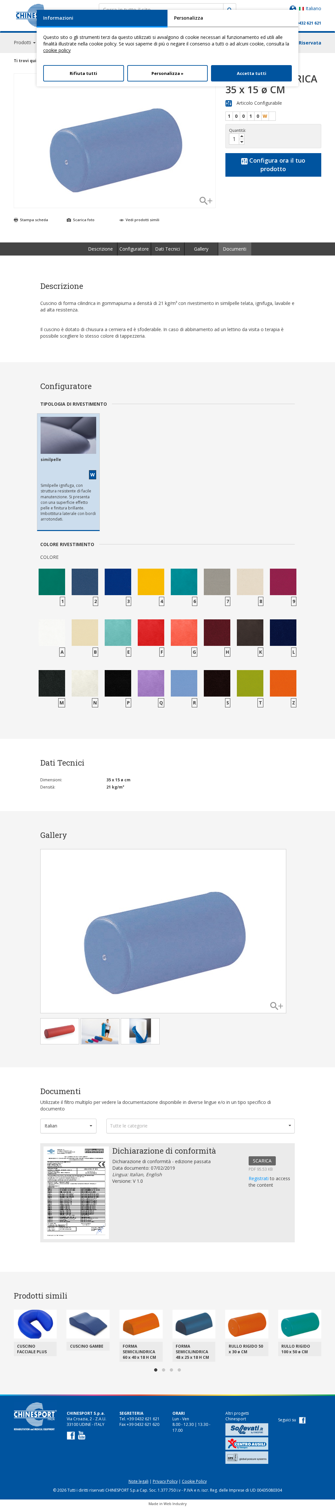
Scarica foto (83, 219)
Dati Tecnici (167, 249)
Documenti (234, 249)
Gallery (201, 249)
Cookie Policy (194, 1481)
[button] (68, 1126)
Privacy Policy (165, 1481)
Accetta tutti (251, 73)
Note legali (139, 1481)
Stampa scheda (33, 219)
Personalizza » (167, 73)
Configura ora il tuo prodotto (276, 164)
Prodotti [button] (23, 42)
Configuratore (134, 249)
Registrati (259, 1178)
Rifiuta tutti (83, 73)
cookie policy (57, 50)
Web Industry (175, 1503)
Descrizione (100, 249)
